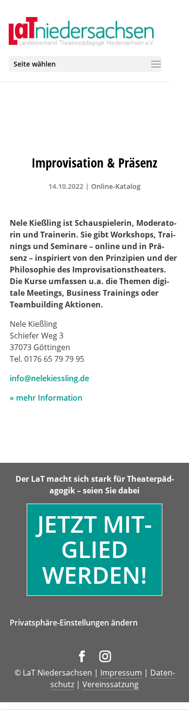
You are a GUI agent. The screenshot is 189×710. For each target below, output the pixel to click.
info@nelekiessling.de (49, 378)
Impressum (121, 672)
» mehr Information (46, 397)
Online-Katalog (116, 186)
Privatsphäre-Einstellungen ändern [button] (74, 622)
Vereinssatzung (110, 684)
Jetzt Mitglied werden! (94, 549)
